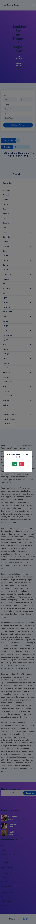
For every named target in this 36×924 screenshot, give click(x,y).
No (21, 464)
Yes (15, 464)
